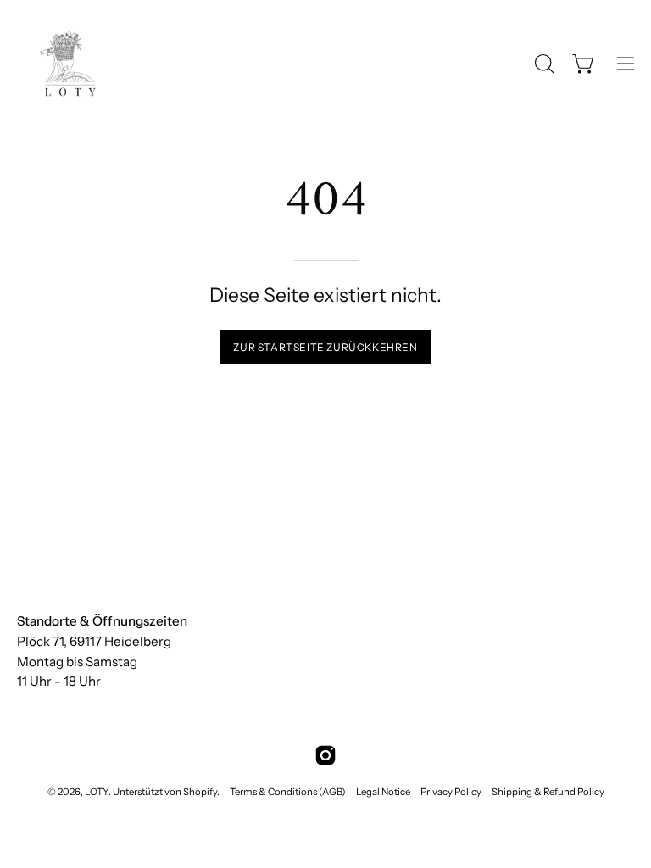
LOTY (96, 792)
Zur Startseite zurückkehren (325, 347)
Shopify (200, 792)
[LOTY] (68, 63)
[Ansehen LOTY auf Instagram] (325, 755)
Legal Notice (383, 792)
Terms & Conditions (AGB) (288, 792)
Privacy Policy (450, 792)
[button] (542, 63)
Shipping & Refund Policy (548, 792)
